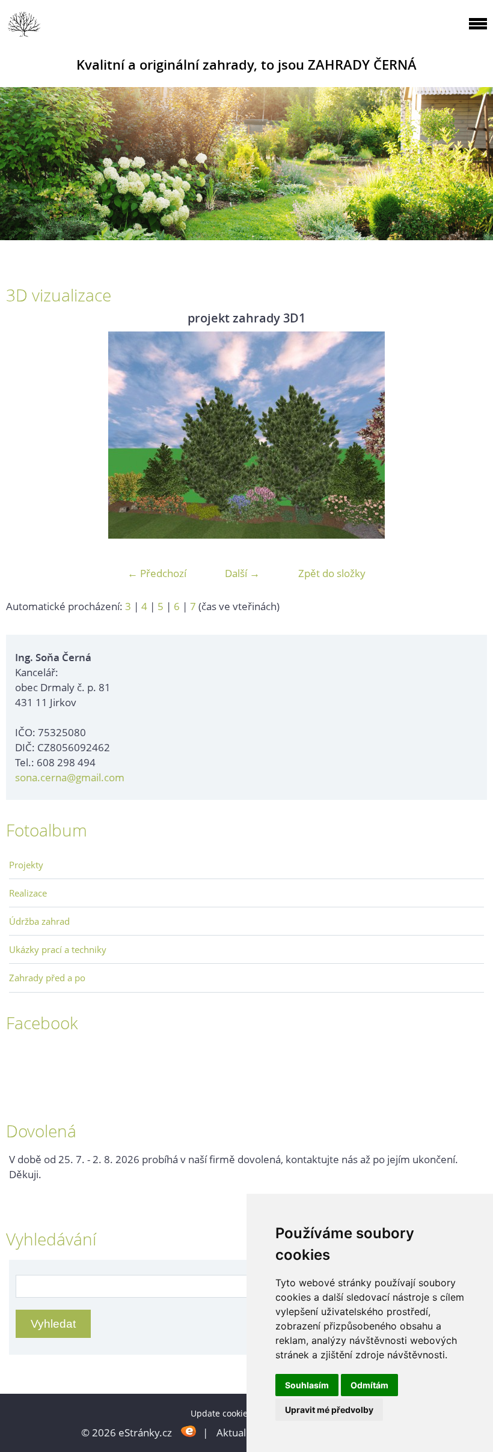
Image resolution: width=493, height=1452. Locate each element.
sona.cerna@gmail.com (69, 777)
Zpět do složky (332, 573)
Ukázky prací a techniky (57, 949)
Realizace (28, 893)
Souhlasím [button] (307, 1385)
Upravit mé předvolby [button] (329, 1410)
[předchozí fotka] (25, 435)
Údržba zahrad (39, 921)
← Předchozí (156, 573)
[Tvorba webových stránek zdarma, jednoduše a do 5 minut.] (188, 1431)
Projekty (26, 865)
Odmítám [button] (369, 1385)
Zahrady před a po (47, 978)
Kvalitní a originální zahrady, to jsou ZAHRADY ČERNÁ (246, 64)
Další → (242, 573)
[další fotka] (467, 435)
